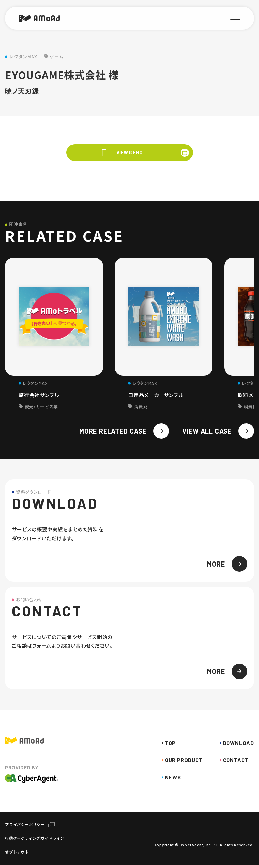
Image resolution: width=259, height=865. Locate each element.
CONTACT (236, 760)
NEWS (173, 777)
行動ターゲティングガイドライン (34, 838)
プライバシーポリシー (25, 824)
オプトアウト (17, 852)
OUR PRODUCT (184, 760)
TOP (170, 743)
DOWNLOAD (238, 743)
